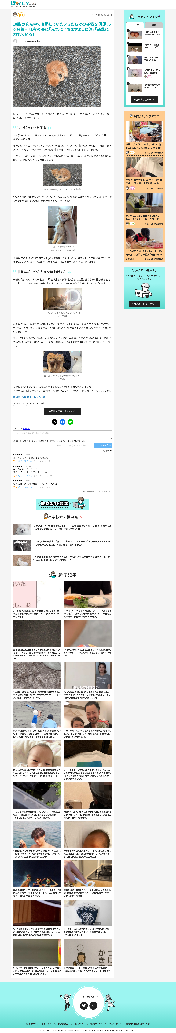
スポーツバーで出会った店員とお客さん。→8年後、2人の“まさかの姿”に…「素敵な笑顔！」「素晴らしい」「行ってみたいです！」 (87, 733)
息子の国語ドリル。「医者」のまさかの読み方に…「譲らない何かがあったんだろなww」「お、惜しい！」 (87, 969)
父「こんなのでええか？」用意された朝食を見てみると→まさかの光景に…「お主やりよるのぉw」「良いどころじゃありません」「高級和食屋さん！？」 (37, 931)
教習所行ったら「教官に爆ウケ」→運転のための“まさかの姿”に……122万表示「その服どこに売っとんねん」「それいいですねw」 (87, 814)
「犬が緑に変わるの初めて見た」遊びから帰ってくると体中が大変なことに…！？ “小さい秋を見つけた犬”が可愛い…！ (73, 558)
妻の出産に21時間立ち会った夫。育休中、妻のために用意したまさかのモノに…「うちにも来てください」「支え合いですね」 (87, 892)
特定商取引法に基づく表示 (138, 1023)
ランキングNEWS (94, 1023)
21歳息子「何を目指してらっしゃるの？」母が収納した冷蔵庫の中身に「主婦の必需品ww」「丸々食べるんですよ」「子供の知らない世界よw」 (37, 970)
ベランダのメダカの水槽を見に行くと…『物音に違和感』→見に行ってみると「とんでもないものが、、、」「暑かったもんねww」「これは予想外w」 (37, 814)
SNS (154, 25)
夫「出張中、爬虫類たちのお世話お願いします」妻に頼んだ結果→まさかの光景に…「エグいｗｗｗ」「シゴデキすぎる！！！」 (37, 613)
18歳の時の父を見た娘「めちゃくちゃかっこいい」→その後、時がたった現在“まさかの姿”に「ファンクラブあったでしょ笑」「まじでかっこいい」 (37, 853)
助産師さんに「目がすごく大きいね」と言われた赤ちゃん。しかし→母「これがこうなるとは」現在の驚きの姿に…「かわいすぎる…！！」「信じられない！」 (36, 772)
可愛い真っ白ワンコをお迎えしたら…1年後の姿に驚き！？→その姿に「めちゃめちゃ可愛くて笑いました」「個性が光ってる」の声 (72, 527)
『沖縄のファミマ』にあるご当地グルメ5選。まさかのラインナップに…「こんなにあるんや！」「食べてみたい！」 (87, 652)
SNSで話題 (33, 403)
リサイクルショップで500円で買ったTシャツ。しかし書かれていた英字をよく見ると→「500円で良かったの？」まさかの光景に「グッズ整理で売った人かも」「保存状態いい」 (88, 774)
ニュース (134, 25)
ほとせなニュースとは (36, 1023)
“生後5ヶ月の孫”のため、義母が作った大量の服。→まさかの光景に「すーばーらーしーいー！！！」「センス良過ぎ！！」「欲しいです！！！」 (37, 694)
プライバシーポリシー (114, 1023)
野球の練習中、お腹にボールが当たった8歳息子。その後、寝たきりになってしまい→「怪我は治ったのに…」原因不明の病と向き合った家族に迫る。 (37, 733)
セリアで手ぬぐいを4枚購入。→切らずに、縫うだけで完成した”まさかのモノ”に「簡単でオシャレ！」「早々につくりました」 (87, 931)
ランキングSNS (77, 1023)
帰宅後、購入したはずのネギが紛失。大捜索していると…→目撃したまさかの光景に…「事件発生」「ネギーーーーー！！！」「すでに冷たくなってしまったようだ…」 (37, 654)
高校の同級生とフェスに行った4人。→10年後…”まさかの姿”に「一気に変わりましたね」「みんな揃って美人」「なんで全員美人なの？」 (37, 892)
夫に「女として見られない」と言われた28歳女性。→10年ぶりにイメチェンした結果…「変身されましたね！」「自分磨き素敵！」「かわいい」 (87, 694)
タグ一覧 (52, 1023)
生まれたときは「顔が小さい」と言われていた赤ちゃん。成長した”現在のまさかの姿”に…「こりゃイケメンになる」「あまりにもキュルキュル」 (87, 853)
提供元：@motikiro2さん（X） (29, 396)
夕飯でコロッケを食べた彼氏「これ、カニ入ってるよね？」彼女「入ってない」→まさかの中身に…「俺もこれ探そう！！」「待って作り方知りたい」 (87, 613)
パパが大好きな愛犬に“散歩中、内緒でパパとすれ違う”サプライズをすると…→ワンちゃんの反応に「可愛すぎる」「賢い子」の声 (71, 543)
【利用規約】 (63, 1023)
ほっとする (20, 403)
